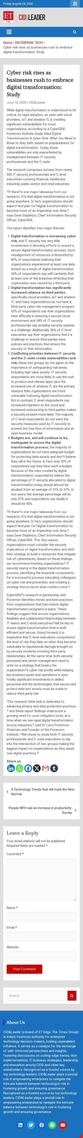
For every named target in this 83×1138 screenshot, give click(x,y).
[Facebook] (28, 768)
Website (12, 947)
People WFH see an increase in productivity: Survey (40, 810)
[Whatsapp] (19, 768)
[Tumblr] (54, 768)
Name (12, 908)
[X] (37, 768)
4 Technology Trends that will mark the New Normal (42, 791)
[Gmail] (45, 768)
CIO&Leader (37, 102)
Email (12, 928)
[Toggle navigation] (9, 32)
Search (72, 996)
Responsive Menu (75, 4)
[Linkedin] (11, 768)
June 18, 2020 (16, 102)
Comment (15, 854)
